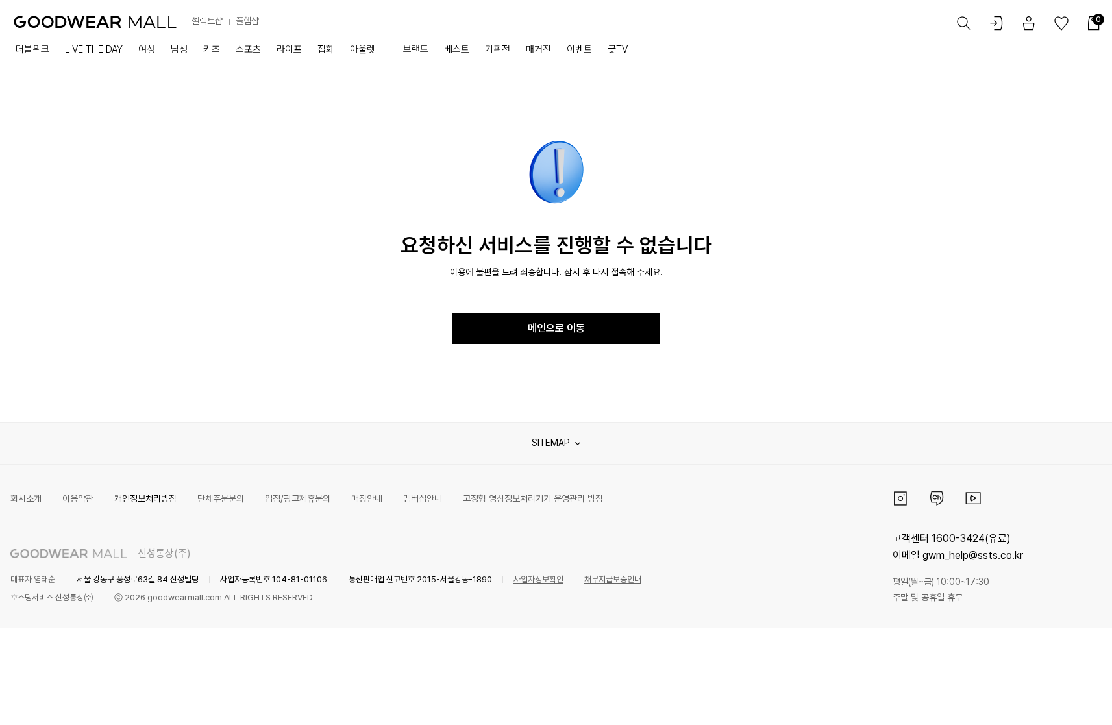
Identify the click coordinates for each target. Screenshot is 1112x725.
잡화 (325, 49)
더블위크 (32, 49)
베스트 (456, 49)
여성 (146, 49)
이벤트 (579, 49)
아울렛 (362, 49)
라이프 (289, 49)
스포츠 (248, 49)
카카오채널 (937, 498)
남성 (179, 49)
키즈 (211, 49)
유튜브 (973, 498)
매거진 (538, 49)
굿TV (618, 49)
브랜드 (415, 49)
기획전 (497, 49)
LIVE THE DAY (94, 49)
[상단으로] (1050, 699)
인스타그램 (900, 498)
